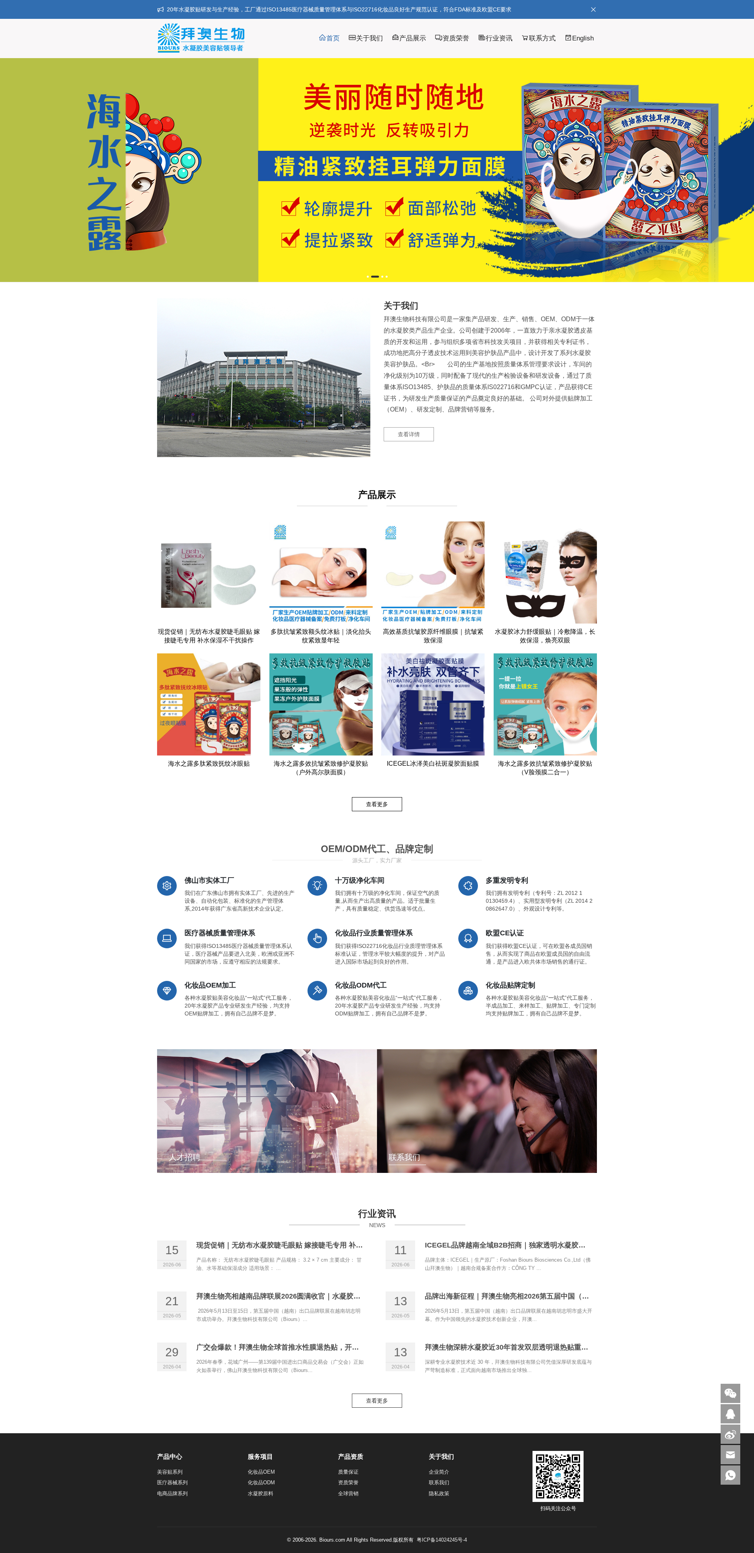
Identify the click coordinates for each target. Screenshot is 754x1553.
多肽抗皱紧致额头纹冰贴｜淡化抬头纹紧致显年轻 (321, 636)
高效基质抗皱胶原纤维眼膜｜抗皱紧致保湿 (433, 636)
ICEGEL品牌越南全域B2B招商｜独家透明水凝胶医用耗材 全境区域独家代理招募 (552, 1245)
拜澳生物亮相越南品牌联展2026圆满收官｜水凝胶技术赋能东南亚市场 (306, 1296)
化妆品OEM (261, 1472)
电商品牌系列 (172, 1493)
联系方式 (542, 38)
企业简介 (439, 1472)
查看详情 (409, 434)
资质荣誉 (456, 38)
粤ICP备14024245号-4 (442, 1540)
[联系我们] (730, 1413)
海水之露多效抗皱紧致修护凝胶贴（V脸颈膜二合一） (545, 768)
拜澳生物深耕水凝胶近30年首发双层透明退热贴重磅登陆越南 (521, 1347)
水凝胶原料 (260, 1493)
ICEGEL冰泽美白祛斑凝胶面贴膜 (433, 763)
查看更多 (377, 804)
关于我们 (369, 38)
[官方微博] (730, 1434)
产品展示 (412, 38)
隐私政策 (439, 1493)
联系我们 (439, 1482)
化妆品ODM (261, 1482)
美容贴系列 (170, 1472)
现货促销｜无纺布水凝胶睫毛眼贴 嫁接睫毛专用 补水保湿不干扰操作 (209, 636)
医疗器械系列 (172, 1482)
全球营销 (348, 1493)
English (583, 38)
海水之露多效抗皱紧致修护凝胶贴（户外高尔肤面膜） (321, 768)
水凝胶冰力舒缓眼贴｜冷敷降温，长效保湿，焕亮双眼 (545, 636)
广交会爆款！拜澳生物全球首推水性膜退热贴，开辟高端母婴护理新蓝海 (309, 1347)
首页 (333, 38)
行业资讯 (499, 38)
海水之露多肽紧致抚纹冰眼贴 (209, 763)
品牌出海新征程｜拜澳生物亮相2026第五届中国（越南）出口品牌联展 (535, 1296)
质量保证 (348, 1472)
